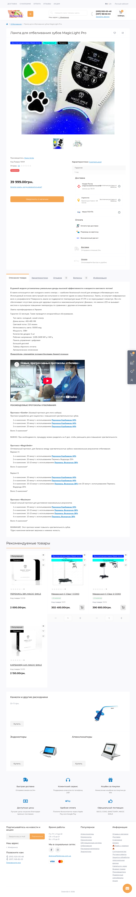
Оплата (37, 4)
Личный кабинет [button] (121, 4)
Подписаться (37, 836)
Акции (57, 4)
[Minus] (55, 618)
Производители (119, 872)
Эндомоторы (86, 851)
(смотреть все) (95, 162)
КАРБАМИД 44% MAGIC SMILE (26, 665)
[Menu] (30, 14)
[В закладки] (115, 33)
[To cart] (82, 607)
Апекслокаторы (87, 834)
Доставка (12, 4)
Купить (17, 724)
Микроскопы (86, 837)
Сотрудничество (119, 851)
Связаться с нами (119, 866)
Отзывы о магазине (120, 834)
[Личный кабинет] (132, 380)
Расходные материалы (90, 849)
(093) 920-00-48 (103, 11)
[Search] (52, 13)
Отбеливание (16, 24)
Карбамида (66, 420)
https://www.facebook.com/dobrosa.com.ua (51, 849)
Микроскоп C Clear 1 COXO (65, 594)
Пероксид (56, 420)
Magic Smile (29, 158)
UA (110, 4)
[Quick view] (43, 555)
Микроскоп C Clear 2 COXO (107, 594)
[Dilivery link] (119, 186)
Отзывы (47, 4)
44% (74, 420)
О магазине (25, 4)
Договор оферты (119, 854)
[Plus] (80, 618)
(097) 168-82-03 (103, 14)
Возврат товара (118, 869)
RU (106, 4)
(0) (19, 166)
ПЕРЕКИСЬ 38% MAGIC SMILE (25, 594)
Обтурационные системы (91, 843)
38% (76, 462)
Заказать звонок (102, 17)
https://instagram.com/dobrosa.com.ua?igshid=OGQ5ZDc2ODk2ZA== (57, 849)
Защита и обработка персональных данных (120, 860)
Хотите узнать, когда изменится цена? (26, 187)
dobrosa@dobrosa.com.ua (60, 856)
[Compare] (43, 565)
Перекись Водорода (64, 462)
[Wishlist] (43, 560)
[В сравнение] (123, 33)
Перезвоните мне (13, 863)
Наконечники (86, 840)
